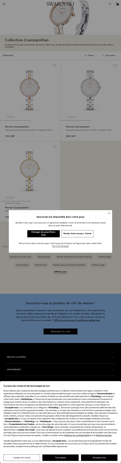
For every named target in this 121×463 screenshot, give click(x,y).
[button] (109, 213)
